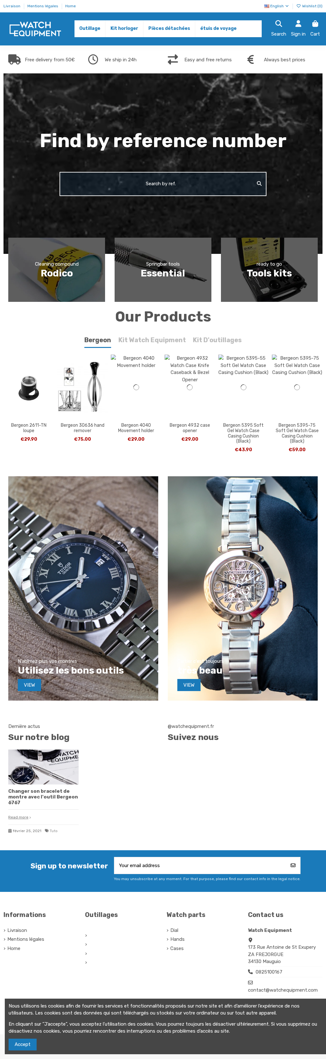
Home (70, 6)
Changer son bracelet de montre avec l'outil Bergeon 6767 (43, 796)
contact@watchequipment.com (283, 990)
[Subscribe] (293, 865)
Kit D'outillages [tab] (217, 340)
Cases (177, 948)
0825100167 (269, 972)
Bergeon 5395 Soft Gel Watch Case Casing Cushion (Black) (243, 433)
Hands (177, 939)
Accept (23, 1044)
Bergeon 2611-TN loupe (28, 428)
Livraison (12, 6)
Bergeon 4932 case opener (190, 428)
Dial (174, 930)
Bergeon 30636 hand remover (82, 428)
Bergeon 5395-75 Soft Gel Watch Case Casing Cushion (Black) (297, 433)
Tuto (54, 831)
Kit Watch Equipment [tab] (152, 340)
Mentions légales (43, 6)
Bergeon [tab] (97, 340)
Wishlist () (311, 6)
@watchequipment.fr (191, 726)
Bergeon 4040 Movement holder (136, 428)
